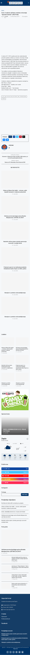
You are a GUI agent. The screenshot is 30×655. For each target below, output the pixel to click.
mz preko (15, 96)
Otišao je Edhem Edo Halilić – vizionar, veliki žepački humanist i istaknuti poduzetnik (7, 349)
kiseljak (9, 96)
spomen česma (23, 96)
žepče (3, 98)
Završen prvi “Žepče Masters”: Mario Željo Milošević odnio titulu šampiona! (20, 567)
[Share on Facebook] (14, 137)
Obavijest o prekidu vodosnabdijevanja (15, 292)
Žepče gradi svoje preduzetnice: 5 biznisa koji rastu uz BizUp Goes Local (19, 585)
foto (3, 96)
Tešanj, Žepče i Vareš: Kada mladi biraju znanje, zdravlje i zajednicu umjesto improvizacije (19, 576)
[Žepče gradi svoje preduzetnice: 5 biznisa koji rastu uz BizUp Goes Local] (5, 586)
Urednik (6, 16)
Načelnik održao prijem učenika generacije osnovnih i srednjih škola (6, 366)
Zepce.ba (15, 648)
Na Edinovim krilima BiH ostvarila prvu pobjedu (12, 503)
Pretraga (3, 492)
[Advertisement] (15, 35)
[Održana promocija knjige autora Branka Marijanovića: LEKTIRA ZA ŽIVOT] (15, 205)
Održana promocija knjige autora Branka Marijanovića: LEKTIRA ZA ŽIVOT (13, 550)
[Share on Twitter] (17, 137)
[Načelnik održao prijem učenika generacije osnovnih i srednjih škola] (15, 231)
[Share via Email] (7, 140)
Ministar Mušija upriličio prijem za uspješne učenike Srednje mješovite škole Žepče (20, 558)
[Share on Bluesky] (4, 140)
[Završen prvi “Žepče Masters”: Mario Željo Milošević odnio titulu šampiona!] (5, 568)
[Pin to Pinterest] (20, 137)
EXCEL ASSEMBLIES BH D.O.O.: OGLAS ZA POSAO (13, 511)
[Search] (28, 2)
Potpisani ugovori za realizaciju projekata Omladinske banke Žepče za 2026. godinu (22, 367)
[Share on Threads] (23, 137)
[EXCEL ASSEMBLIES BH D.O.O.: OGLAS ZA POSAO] (15, 426)
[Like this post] (10, 137)
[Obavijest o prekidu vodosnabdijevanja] (15, 282)
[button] (2, 426)
